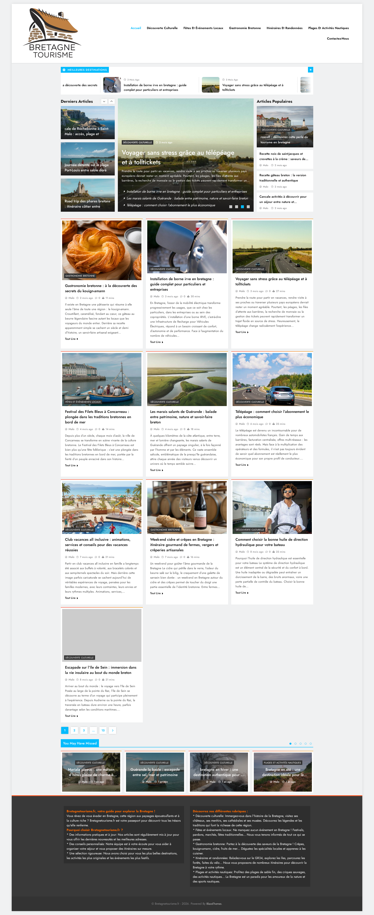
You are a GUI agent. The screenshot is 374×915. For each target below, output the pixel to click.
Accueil (136, 28)
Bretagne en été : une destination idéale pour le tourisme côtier (283, 775)
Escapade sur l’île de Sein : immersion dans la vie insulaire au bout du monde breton (100, 670)
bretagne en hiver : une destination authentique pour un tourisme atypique (219, 775)
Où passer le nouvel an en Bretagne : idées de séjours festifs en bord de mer (181, 191)
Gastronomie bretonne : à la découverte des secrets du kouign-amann (101, 288)
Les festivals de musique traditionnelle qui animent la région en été (173, 205)
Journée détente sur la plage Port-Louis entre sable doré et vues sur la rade (87, 134)
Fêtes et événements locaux (203, 28)
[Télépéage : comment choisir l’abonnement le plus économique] (272, 379)
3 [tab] (243, 207)
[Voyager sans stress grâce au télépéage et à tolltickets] (177, 85)
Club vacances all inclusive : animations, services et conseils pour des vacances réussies (98, 545)
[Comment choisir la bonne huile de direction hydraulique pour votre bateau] (272, 507)
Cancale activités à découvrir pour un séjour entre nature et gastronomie (283, 201)
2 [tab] (237, 207)
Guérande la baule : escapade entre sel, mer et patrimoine (155, 772)
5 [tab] (311, 744)
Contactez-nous (338, 38)
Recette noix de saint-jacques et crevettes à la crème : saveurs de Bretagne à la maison (282, 158)
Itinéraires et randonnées (285, 28)
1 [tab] (231, 207)
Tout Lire (70, 339)
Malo (265, 165)
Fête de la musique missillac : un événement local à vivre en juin (172, 198)
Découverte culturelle (162, 28)
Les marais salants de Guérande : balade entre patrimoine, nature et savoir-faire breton (183, 417)
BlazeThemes (213, 904)
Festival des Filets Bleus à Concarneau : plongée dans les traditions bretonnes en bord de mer (178, 162)
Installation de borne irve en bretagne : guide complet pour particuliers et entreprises (182, 284)
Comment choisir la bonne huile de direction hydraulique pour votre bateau (272, 542)
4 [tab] (249, 207)
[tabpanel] (186, 155)
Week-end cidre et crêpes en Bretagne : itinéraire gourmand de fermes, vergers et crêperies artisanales (184, 545)
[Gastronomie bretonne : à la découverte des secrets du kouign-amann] (101, 250)
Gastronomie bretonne (245, 28)
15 (103, 730)
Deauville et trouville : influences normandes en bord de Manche (84, 206)
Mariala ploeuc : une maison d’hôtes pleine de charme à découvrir (91, 775)
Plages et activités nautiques (328, 28)
